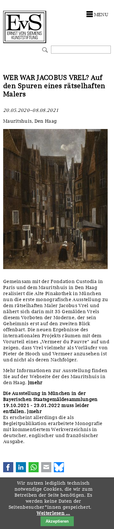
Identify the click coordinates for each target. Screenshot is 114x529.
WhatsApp (33, 467)
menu (101, 14)
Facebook (8, 467)
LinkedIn (21, 467)
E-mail (46, 467)
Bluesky (59, 467)
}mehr (35, 382)
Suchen (44, 49)
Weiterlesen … (53, 513)
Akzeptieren (57, 521)
